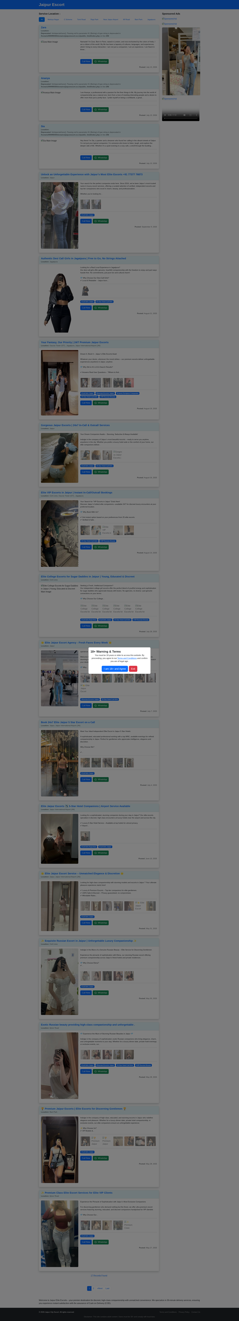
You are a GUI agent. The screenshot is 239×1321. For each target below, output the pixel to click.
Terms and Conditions (127, 658)
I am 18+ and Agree (115, 668)
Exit (133, 668)
